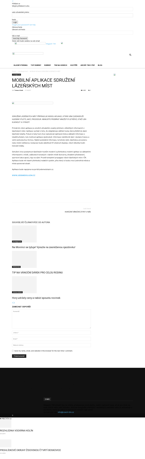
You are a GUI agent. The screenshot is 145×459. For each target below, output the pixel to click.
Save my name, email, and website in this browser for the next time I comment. (43, 351)
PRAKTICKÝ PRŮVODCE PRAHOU (68, 391)
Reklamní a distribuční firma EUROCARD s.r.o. (72, 378)
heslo (14, 19)
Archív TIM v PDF (88, 65)
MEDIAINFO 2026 (19, 385)
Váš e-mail (16, 36)
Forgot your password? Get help (24, 25)
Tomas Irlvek (18, 90)
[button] (130, 55)
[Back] (13, 1)
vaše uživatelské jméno (20, 12)
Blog (100, 65)
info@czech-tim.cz (66, 412)
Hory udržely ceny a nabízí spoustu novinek (36, 297)
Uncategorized (23, 71)
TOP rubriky (36, 65)
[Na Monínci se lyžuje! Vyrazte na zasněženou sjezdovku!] (51, 234)
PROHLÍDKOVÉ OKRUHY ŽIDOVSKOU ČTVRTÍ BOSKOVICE (30, 450)
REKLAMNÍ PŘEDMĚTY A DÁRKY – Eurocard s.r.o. (74, 388)
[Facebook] (14, 95)
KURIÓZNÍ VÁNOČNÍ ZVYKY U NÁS (78, 212)
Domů (14, 71)
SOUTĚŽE (73, 65)
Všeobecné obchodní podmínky (24, 388)
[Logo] (27, 54)
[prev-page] (13, 303)
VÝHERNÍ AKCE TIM (20, 391)
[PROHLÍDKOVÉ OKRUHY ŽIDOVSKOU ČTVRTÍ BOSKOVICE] (72, 443)
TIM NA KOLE (16, 267)
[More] (24, 95)
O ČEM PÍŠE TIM (19, 378)
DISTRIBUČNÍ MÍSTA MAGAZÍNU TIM (69, 385)
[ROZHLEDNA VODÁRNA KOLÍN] (72, 424)
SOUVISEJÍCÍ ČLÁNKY (22, 222)
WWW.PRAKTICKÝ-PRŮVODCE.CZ (68, 371)
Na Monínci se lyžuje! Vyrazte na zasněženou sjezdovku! (43, 247)
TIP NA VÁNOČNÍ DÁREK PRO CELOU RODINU (37, 272)
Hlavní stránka (21, 65)
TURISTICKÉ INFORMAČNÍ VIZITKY (68, 374)
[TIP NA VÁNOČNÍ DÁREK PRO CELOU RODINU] (51, 259)
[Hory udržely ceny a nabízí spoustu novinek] (51, 284)
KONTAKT (17, 371)
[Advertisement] (38, 183)
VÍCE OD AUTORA (41, 222)
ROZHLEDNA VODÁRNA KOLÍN (16, 430)
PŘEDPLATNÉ (18, 374)
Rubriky (47, 65)
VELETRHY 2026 (19, 381)
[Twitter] (19, 95)
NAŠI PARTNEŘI (61, 381)
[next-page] (14, 303)
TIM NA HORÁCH (60, 65)
